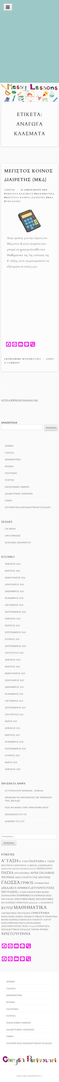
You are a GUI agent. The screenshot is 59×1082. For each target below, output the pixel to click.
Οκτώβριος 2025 (14, 605)
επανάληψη (8, 895)
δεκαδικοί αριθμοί (15, 888)
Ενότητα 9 (7, 865)
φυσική (44, 929)
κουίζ (7, 907)
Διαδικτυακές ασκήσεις (19, 493)
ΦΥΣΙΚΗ (9, 466)
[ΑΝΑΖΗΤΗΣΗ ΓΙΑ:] (29, 836)
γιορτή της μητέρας (36, 877)
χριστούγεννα (15, 933)
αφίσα (18, 877)
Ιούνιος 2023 (12, 639)
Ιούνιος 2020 (12, 755)
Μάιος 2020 (11, 762)
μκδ (50, 197)
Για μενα (10, 528)
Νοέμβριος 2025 (14, 598)
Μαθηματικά (31, 359)
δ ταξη (22, 892)
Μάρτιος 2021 (12, 735)
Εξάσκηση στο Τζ (15, 814)
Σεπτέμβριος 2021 (15, 707)
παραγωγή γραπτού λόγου (35, 919)
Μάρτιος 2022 (12, 666)
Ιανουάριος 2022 (14, 680)
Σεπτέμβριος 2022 (15, 646)
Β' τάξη (23, 861)
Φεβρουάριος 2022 (15, 673)
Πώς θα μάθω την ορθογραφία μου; (27, 807)
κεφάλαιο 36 (34, 903)
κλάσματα (47, 902)
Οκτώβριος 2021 (14, 700)
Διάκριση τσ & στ (15, 821)
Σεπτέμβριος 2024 (15, 632)
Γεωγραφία (11, 473)
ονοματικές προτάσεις (15, 913)
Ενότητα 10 (22, 865)
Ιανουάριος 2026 (14, 584)
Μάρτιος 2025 (12, 625)
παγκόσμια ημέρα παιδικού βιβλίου (22, 916)
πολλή (31, 926)
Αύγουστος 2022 (14, 652)
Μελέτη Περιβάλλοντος (24, 869)
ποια (25, 926)
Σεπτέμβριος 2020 (15, 748)
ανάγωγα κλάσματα (20, 193)
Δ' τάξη (49, 861)
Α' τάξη (9, 861)
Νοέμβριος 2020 (14, 741)
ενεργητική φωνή (38, 892)
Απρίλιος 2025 (12, 618)
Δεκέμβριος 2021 (14, 687)
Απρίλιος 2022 (12, 659)
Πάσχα (7, 872)
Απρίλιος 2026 (12, 564)
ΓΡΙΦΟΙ (8, 500)
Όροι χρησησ (13, 535)
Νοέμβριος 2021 (14, 694)
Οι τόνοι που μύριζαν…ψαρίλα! (24, 790)
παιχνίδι (14, 919)
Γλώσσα (9, 452)
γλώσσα (10, 882)
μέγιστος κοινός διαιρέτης (25, 197)
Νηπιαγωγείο (44, 868)
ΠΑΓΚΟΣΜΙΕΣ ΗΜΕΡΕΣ (17, 487)
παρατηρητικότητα (13, 923)
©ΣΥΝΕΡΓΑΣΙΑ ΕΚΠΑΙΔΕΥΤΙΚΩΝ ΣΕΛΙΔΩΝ (27, 507)
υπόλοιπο (13, 201)
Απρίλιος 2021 (12, 728)
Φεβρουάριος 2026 (15, 577)
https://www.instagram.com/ (19, 400)
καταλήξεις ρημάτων (14, 902)
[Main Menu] (8, 7)
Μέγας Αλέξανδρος (41, 865)
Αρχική (9, 445)
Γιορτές (9, 480)
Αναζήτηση (9, 422)
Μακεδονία (6, 869)
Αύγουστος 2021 (14, 714)
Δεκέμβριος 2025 (14, 591)
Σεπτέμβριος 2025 (15, 612)
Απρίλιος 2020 (12, 769)
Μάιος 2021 (11, 721)
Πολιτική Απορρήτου (18, 542)
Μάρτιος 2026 (12, 570)
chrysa (9, 190)
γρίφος (27, 882)
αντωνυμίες (22, 873)
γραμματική (41, 883)
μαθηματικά (45, 193)
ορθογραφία (40, 913)
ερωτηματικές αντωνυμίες (34, 899)
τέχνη (35, 929)
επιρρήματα (25, 895)
